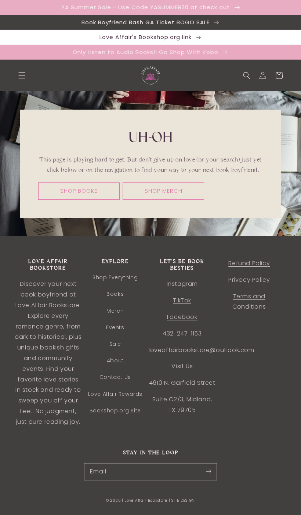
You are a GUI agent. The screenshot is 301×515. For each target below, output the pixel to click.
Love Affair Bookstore (146, 500)
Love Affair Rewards (115, 394)
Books (115, 294)
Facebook (182, 317)
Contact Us (115, 377)
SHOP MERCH (163, 191)
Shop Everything (115, 277)
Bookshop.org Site (115, 410)
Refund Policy (249, 263)
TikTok (182, 300)
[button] (22, 75)
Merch (115, 311)
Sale (115, 344)
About (115, 360)
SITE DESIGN (183, 500)
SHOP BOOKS (79, 191)
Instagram (182, 284)
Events (115, 327)
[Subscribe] (208, 472)
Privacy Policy (249, 280)
